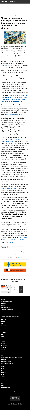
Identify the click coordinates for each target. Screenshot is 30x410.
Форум (2, 336)
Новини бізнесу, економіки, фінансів (10, 316)
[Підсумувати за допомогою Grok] (21, 257)
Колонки (3, 349)
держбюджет (5, 246)
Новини (3, 14)
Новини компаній (5, 387)
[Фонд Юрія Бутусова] (15, 264)
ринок (2, 385)
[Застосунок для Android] (16, 404)
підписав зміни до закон (8, 188)
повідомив (4, 65)
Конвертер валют (6, 285)
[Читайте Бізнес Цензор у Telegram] (14, 404)
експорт (3, 366)
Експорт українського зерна (8, 363)
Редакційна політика (6, 311)
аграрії (2, 374)
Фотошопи (3, 332)
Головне (3, 343)
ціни (2, 379)
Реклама (3, 305)
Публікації (3, 347)
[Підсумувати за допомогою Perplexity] (19, 257)
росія (2, 383)
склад (2, 381)
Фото (2, 328)
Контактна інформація (6, 301)
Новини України (5, 314)
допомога (3, 372)
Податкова (3, 359)
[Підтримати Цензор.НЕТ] (15, 270)
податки (3, 376)
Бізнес (2, 339)
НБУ (2, 370)
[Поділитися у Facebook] (12, 251)
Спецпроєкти (4, 345)
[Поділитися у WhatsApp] (19, 251)
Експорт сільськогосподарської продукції (11, 357)
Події (2, 323)
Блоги (2, 334)
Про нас (3, 299)
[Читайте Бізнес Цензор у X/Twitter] (11, 404)
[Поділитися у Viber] (21, 251)
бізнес (2, 368)
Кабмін (22, 246)
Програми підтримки (6, 361)
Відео (2, 330)
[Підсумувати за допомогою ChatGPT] (14, 257)
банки (2, 355)
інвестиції (15, 246)
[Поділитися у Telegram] (17, 251)
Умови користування (6, 307)
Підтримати (3, 303)
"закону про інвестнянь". (14, 114)
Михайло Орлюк (9, 242)
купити (7, 287)
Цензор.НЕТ (3, 319)
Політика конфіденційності (7, 309)
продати (3, 287)
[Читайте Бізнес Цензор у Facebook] (9, 404)
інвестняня (4, 247)
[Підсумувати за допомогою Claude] (17, 257)
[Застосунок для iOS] (18, 404)
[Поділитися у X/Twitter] (14, 251)
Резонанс (3, 325)
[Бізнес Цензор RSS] (21, 404)
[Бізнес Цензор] (7, 2)
